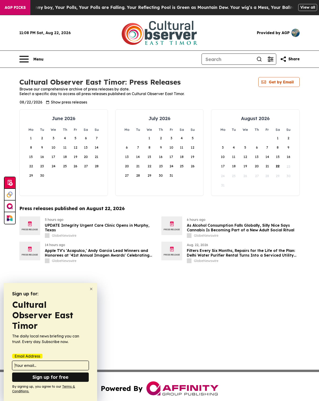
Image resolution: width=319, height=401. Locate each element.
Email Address (27, 356)
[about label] (47, 235)
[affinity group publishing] (9, 206)
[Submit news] (9, 183)
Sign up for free (50, 377)
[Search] (259, 59)
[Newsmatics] (9, 218)
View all (307, 7)
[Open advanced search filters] (270, 59)
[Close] (91, 289)
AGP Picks (15, 7)
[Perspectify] (9, 194)
